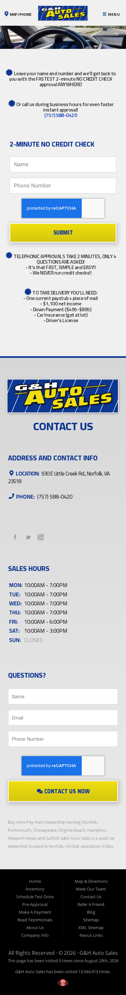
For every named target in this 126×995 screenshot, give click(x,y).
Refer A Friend (91, 904)
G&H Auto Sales (98, 952)
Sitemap (91, 920)
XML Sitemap (91, 927)
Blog (91, 912)
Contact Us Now (66, 791)
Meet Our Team (91, 889)
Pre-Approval (34, 904)
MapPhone (20, 14)
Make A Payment (35, 912)
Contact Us (90, 897)
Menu (113, 14)
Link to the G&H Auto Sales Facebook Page (15, 537)
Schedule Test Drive (35, 897)
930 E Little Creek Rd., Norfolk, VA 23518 (59, 477)
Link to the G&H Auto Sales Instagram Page (41, 537)
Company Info (35, 935)
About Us (35, 927)
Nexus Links (91, 935)
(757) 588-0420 (60, 115)
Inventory (35, 889)
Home (35, 881)
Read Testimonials (34, 920)
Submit (63, 232)
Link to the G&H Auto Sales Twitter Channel (28, 537)
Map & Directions (91, 881)
